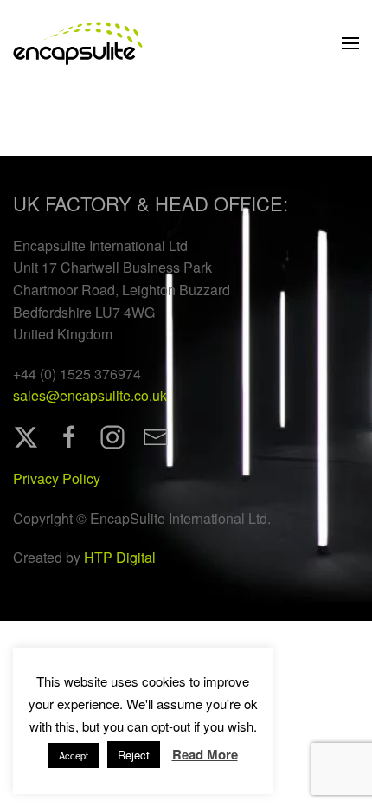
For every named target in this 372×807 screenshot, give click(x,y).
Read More (205, 754)
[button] (350, 43)
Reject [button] (134, 754)
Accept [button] (73, 755)
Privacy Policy (56, 478)
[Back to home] (78, 43)
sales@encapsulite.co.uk (90, 395)
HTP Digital (120, 557)
